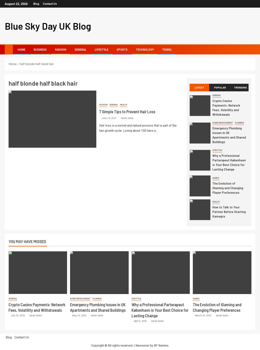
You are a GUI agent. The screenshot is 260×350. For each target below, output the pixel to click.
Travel (167, 49)
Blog (36, 3)
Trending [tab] (240, 87)
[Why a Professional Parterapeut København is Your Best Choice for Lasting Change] (200, 160)
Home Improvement (222, 123)
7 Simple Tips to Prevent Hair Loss (127, 111)
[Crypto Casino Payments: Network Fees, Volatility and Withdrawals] (200, 105)
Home (21, 49)
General (80, 49)
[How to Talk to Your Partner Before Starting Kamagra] (200, 209)
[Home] (9, 49)
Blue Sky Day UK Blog (48, 26)
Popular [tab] (220, 87)
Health (123, 105)
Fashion (60, 49)
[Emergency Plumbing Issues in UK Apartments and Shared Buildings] (200, 133)
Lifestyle (101, 49)
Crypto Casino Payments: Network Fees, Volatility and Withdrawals (226, 107)
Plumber (239, 123)
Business (40, 49)
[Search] (252, 49)
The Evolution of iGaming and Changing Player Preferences (227, 188)
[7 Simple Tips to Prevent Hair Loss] (52, 119)
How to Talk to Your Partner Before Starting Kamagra (229, 211)
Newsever (142, 345)
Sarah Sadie (127, 118)
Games (215, 178)
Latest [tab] (199, 87)
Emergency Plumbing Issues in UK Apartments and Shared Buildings (229, 135)
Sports (122, 49)
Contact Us (50, 3)
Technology (145, 49)
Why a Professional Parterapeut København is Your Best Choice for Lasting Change (160, 310)
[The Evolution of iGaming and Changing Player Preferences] (200, 185)
